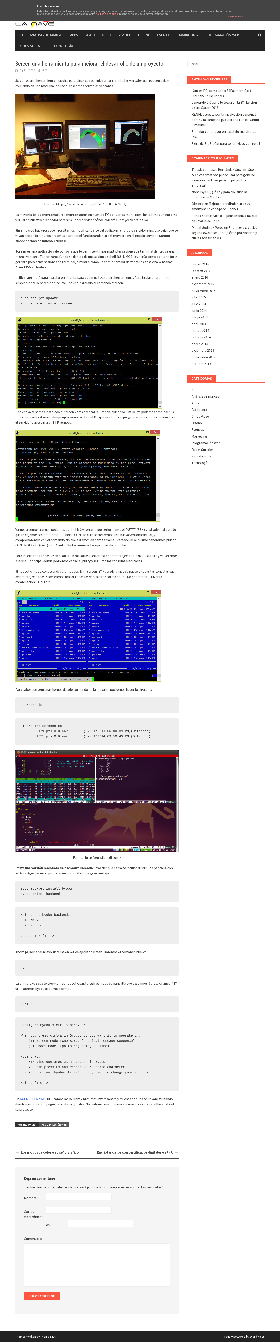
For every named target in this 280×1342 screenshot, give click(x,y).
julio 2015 (199, 297)
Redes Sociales (32, 46)
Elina (195, 215)
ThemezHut (47, 1337)
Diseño (144, 35)
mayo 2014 (200, 317)
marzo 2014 (200, 330)
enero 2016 (200, 277)
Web (49, 1225)
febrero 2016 (201, 271)
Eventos (164, 35)
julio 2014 (199, 304)
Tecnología (62, 46)
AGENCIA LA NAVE (33, 1099)
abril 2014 (199, 324)
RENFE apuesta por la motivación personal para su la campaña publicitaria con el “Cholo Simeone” (225, 119)
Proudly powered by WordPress (244, 1337)
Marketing (188, 35)
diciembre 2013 (203, 350)
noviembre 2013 (203, 357)
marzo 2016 (200, 264)
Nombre (31, 1198)
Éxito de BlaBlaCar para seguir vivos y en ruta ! (226, 143)
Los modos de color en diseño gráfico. (50, 1152)
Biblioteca (94, 35)
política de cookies (107, 14)
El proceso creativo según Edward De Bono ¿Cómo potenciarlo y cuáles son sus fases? (224, 232)
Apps (74, 35)
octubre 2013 (201, 363)
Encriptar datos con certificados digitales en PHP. (135, 1152)
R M (44, 70)
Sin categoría (201, 456)
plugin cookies (235, 16)
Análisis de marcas (46, 35)
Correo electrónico (34, 1214)
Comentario (33, 1238)
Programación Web (222, 35)
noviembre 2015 (203, 290)
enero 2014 (200, 344)
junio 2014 (199, 310)
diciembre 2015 (203, 284)
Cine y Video (121, 35)
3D (21, 35)
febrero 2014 (201, 337)
